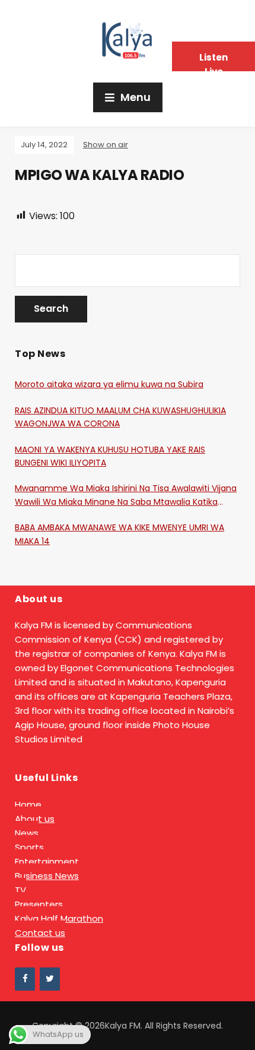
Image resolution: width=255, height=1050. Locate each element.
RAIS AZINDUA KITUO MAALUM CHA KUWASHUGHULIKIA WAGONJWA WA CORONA (120, 416)
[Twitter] (50, 979)
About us (35, 818)
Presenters (39, 904)
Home (28, 804)
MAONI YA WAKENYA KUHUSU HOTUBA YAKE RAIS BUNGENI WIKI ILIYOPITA (110, 456)
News (27, 833)
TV (20, 890)
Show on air (105, 144)
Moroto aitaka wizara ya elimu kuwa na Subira (109, 384)
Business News (47, 875)
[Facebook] (25, 979)
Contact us (40, 932)
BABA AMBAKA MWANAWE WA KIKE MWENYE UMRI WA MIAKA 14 (119, 533)
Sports (29, 847)
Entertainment (47, 861)
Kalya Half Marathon (59, 918)
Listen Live (213, 61)
